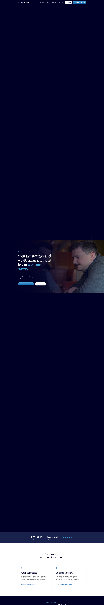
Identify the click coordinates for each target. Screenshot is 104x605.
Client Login (61, 2)
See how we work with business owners (64, 584)
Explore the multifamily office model (28, 584)
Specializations (41, 2)
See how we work (40, 283)
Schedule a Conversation (25, 283)
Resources (54, 2)
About (48, 2)
